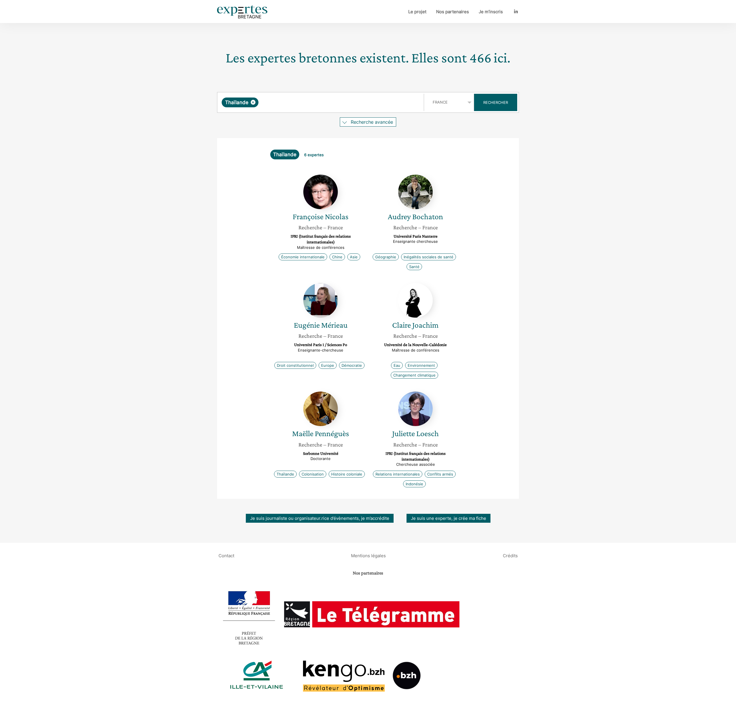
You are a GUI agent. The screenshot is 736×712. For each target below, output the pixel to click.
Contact (226, 555)
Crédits (510, 555)
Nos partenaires (452, 11)
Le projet (417, 11)
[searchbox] (317, 102)
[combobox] (321, 102)
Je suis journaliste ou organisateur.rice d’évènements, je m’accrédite (319, 518)
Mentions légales (368, 555)
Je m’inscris (491, 11)
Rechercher (495, 102)
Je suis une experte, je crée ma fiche (448, 518)
